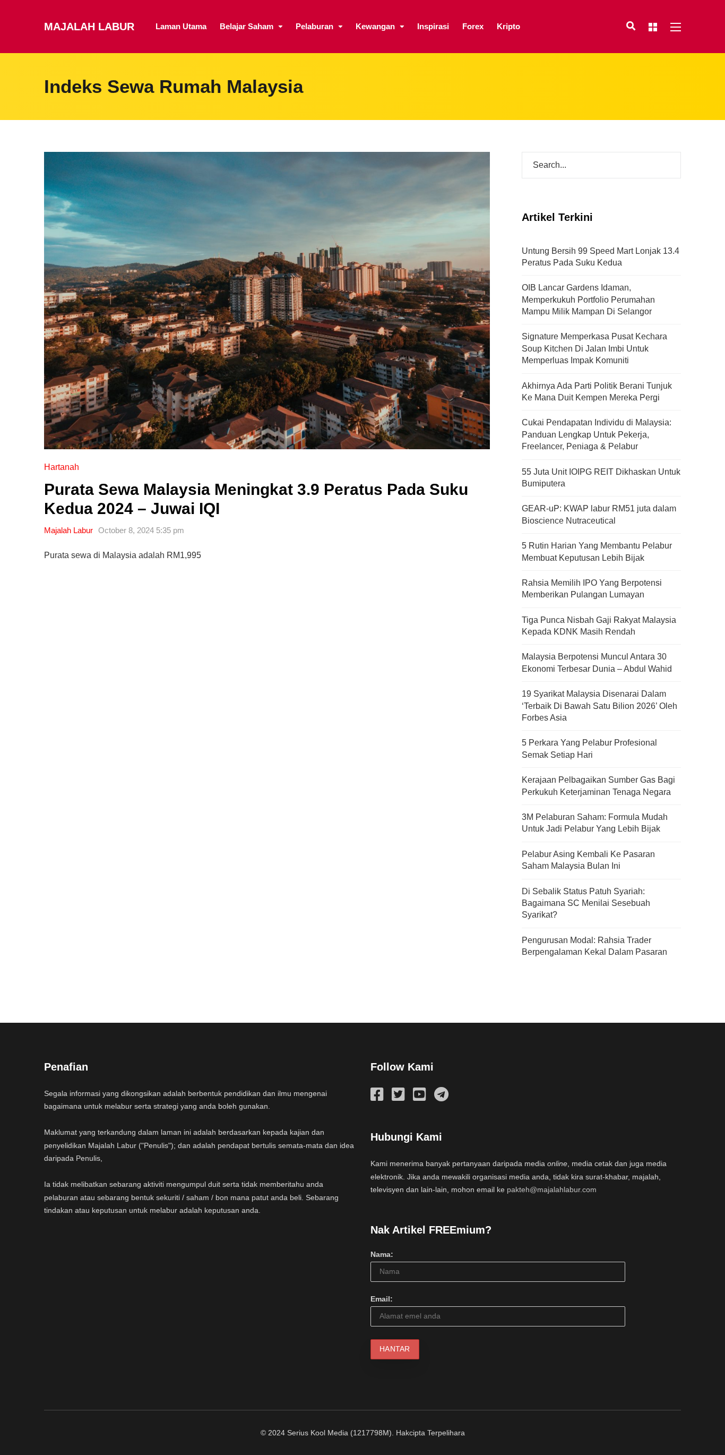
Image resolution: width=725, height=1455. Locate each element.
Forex (473, 26)
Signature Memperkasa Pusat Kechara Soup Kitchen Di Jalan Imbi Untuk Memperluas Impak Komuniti (594, 348)
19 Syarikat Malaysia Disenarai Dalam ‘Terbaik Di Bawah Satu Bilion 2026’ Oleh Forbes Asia (599, 705)
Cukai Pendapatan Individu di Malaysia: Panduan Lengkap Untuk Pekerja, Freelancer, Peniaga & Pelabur (596, 434)
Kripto (508, 26)
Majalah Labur (89, 26)
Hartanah (61, 467)
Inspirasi (433, 26)
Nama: (381, 1254)
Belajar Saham (246, 26)
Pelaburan (314, 26)
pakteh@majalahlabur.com (552, 1189)
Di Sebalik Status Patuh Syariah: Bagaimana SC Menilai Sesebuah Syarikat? (586, 903)
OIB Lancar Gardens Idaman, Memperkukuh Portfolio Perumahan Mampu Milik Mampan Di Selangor (588, 299)
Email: (381, 1299)
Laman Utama (181, 26)
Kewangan (375, 26)
